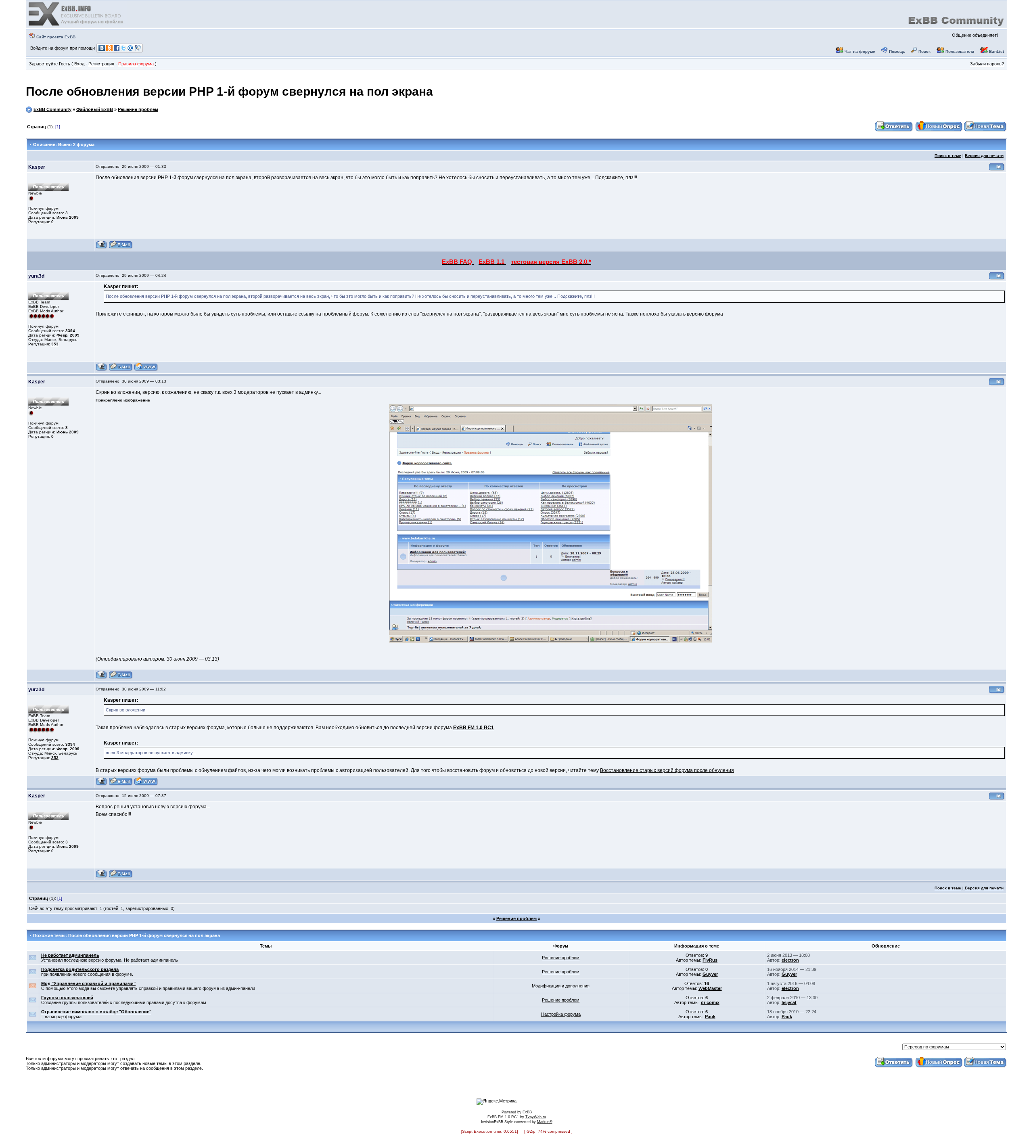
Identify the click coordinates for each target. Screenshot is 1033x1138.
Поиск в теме (948, 155)
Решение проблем (138, 109)
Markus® (544, 1122)
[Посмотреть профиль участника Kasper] (101, 247)
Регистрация (101, 63)
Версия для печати (984, 155)
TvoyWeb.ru (535, 1117)
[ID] (997, 169)
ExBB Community (52, 109)
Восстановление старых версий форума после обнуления (667, 770)
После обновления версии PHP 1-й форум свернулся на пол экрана (229, 91)
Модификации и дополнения (561, 985)
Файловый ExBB (94, 109)
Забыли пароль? (987, 63)
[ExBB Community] (76, 25)
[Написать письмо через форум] (121, 247)
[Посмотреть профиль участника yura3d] (101, 370)
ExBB (527, 1112)
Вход (79, 63)
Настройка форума (561, 1014)
